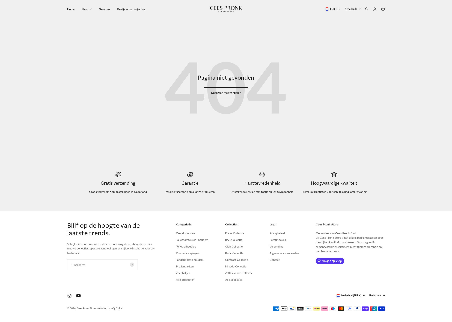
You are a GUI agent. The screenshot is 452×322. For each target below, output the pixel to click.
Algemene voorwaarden (284, 253)
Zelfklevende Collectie (239, 273)
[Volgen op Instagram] (69, 295)
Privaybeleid (277, 233)
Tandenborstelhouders (190, 259)
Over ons (104, 9)
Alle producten (185, 279)
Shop (85, 9)
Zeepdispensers (185, 233)
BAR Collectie (233, 239)
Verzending (276, 246)
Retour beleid (278, 239)
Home (71, 9)
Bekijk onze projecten (131, 9)
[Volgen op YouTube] (78, 295)
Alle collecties (233, 279)
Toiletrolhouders (186, 246)
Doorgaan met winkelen (226, 92)
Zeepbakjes (183, 273)
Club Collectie (234, 246)
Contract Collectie (236, 259)
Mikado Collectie (235, 266)
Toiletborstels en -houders (192, 239)
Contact (275, 259)
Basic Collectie (234, 253)
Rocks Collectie (234, 233)
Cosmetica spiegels (188, 253)
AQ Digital (116, 308)
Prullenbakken (185, 266)
